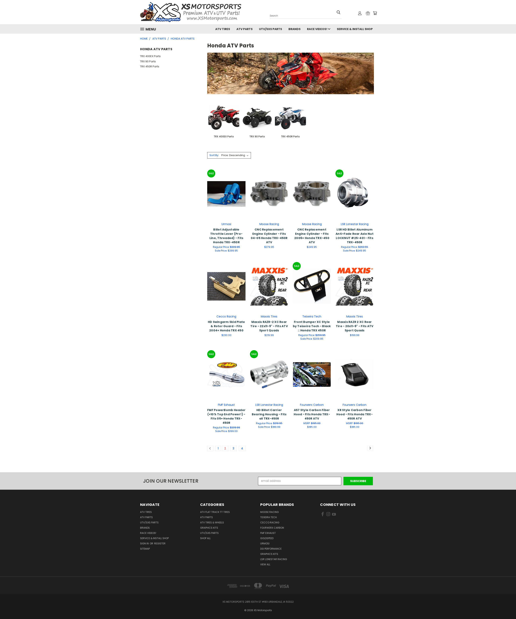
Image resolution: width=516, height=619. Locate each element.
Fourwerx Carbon (272, 527)
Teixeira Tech (268, 517)
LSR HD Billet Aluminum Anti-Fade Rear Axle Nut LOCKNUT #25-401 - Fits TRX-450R (354, 236)
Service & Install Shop (355, 29)
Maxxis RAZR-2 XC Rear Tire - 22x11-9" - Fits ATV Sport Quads (269, 326)
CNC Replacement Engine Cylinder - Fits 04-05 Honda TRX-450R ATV (269, 236)
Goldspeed (267, 538)
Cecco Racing (269, 522)
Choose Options (226, 193)
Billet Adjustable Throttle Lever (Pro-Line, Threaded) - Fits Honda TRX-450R (226, 236)
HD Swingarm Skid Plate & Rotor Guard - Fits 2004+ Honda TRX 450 (226, 326)
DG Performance (271, 548)
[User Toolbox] (360, 13)
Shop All (205, 538)
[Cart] (375, 13)
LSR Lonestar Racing (273, 559)
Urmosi (264, 543)
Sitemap (145, 548)
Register (159, 543)
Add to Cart (269, 193)
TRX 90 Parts (148, 61)
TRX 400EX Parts (150, 56)
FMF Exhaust (268, 533)
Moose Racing (269, 512)
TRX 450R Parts (149, 66)
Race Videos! (317, 29)
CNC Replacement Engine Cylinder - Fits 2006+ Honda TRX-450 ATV (311, 236)
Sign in (144, 543)
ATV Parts (244, 29)
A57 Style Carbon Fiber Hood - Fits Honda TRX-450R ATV (312, 414)
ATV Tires (222, 29)
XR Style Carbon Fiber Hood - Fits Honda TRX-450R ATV (354, 414)
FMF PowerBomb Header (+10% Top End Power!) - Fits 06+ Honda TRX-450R (226, 416)
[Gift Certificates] (368, 13)
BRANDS (294, 29)
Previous (505, 603)
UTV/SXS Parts (270, 29)
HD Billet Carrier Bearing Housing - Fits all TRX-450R (269, 414)
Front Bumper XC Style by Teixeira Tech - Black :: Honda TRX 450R (312, 326)
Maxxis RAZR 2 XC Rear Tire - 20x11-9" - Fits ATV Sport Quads (354, 326)
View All (265, 564)
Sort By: (214, 155)
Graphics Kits (209, 527)
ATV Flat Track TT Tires (215, 512)
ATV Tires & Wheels (212, 522)
